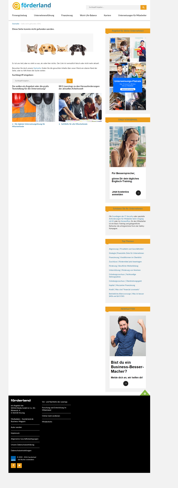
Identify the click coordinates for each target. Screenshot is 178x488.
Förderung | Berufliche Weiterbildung (123, 266)
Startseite (15, 24)
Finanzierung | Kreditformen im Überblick (125, 257)
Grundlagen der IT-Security (122, 216)
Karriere (107, 15)
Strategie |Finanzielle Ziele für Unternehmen (126, 253)
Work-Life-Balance (88, 15)
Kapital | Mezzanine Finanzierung (122, 285)
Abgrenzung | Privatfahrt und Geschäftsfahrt (126, 249)
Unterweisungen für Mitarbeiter (132, 15)
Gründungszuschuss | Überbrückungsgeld (125, 281)
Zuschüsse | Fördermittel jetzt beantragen (125, 262)
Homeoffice (125, 221)
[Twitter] (19, 465)
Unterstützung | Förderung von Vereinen (125, 270)
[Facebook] (13, 465)
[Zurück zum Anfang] (145, 393)
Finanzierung (67, 15)
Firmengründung (19, 15)
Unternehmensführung (44, 15)
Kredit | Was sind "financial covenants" (124, 290)
